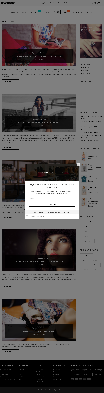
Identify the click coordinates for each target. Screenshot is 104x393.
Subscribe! (52, 204)
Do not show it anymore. (36, 216)
